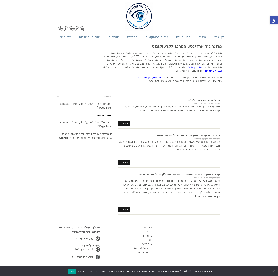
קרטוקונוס (183, 37)
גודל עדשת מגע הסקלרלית (203, 100)
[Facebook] (66, 28)
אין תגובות (198, 103)
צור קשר (65, 37)
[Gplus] (60, 28)
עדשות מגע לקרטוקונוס (151, 77)
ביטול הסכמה (144, 252)
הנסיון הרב (194, 67)
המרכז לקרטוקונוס (83, 257)
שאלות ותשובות (90, 37)
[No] (274, 271)
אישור (71, 271)
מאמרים (114, 37)
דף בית (219, 37)
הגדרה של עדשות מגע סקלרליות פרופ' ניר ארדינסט (188, 135)
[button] (274, 20)
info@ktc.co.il (84, 249)
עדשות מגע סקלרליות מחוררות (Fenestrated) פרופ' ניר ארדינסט (179, 174)
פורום (149, 240)
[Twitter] (71, 28)
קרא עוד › (124, 123)
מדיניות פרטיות (143, 248)
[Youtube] (82, 28)
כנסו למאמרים (213, 71)
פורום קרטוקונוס (156, 37)
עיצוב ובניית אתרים (74, 138)
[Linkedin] (76, 28)
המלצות (132, 37)
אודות (202, 37)
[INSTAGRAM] (87, 28)
